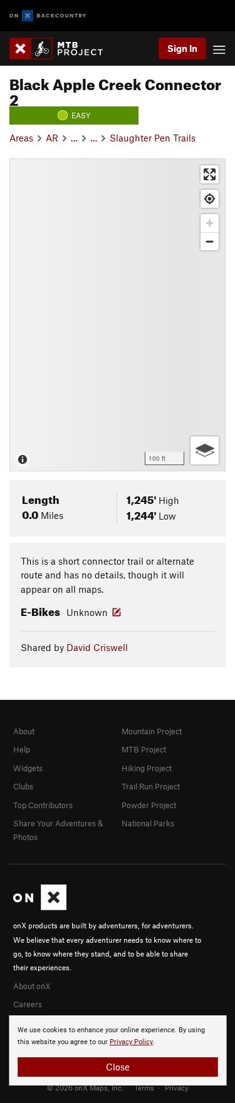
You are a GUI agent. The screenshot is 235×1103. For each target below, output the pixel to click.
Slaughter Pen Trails (153, 137)
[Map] (117, 315)
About (23, 731)
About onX (32, 986)
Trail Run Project (151, 786)
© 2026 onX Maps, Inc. (85, 1087)
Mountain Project (152, 731)
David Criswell (97, 647)
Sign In (182, 48)
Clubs (23, 786)
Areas (21, 137)
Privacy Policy (131, 1042)
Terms (144, 1087)
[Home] (62, 48)
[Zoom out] (210, 241)
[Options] (205, 450)
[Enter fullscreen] (210, 174)
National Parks (148, 823)
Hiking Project (147, 768)
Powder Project (149, 805)
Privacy (177, 1087)
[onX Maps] (39, 907)
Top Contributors (43, 805)
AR (52, 137)
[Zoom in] (210, 223)
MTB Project (144, 749)
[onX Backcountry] (48, 16)
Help (21, 749)
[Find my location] (210, 199)
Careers (27, 1004)
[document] (117, 1050)
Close (118, 1066)
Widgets (28, 768)
